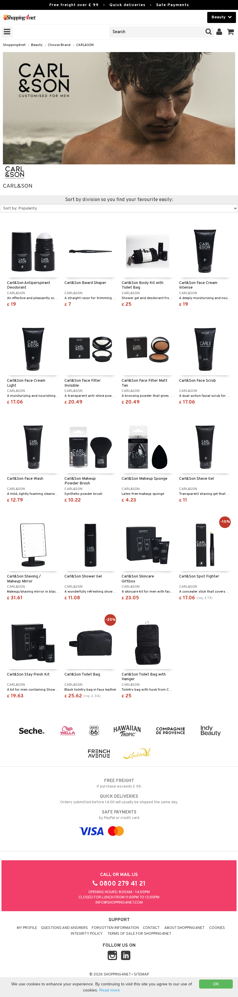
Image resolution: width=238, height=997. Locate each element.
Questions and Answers (64, 928)
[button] (231, 32)
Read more (109, 990)
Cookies (217, 928)
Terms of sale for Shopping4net (139, 934)
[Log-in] (219, 32)
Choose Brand (59, 45)
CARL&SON (84, 45)
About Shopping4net (184, 928)
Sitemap (141, 974)
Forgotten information (115, 928)
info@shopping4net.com (119, 902)
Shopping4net (14, 45)
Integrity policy (87, 934)
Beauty (36, 45)
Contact (151, 928)
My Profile (27, 928)
